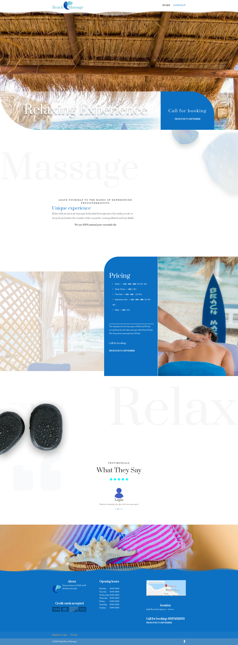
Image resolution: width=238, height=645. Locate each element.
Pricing (73, 635)
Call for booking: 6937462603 (165, 619)
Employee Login (59, 635)
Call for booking (187, 111)
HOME (166, 5)
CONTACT (180, 5)
